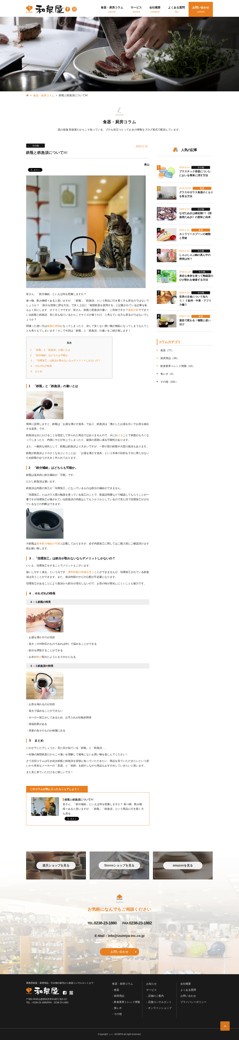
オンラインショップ (160, 1007)
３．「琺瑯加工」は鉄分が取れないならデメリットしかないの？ (65, 360)
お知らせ (151, 983)
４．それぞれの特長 (41, 366)
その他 (118, 1013)
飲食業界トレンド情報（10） (177, 366)
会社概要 (185, 983)
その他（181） (169, 381)
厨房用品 (119, 995)
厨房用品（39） (169, 358)
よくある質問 (188, 989)
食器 (116, 989)
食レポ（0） (167, 373)
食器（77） (167, 350)
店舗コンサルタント (160, 1001)
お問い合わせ (119, 951)
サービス (151, 989)
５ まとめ (36, 371)
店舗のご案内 (156, 995)
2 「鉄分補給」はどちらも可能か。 (50, 355)
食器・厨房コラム (43, 95)
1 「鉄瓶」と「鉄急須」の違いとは (50, 349)
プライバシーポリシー (193, 1001)
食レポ (118, 1007)
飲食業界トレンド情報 (127, 1001)
